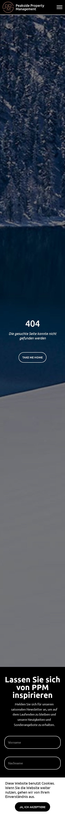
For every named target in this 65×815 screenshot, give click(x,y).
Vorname (11, 734)
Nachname (12, 755)
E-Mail (9, 776)
